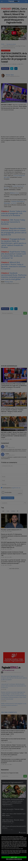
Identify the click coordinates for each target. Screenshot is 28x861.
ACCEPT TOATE (14, 857)
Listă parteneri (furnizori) (5, 854)
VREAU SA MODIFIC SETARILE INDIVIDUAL (14, 859)
